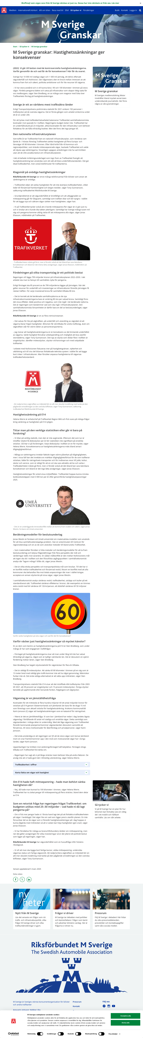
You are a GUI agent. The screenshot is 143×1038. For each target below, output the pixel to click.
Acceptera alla (125, 1016)
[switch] (61, 1033)
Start (15, 46)
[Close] (140, 3)
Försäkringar (88, 10)
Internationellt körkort (27, 10)
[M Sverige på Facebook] (104, 1006)
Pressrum (77, 1002)
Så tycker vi (75, 10)
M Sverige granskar (39, 46)
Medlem (12, 10)
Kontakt (124, 10)
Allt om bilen (44, 10)
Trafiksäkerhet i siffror (26, 764)
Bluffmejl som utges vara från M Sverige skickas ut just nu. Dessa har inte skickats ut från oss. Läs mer (70, 3)
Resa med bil (57, 10)
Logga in (133, 10)
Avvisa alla (125, 1023)
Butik (117, 10)
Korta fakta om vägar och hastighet (32, 772)
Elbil (67, 10)
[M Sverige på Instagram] (108, 1006)
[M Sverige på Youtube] (113, 1006)
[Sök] (140, 10)
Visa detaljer (113, 1034)
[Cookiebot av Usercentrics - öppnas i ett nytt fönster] (13, 1033)
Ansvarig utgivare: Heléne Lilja (26, 1010)
